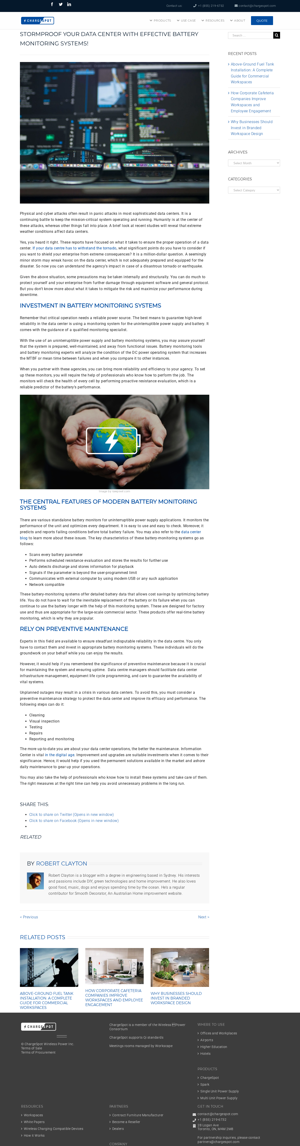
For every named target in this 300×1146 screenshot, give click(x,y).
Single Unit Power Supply (219, 1091)
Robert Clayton (61, 863)
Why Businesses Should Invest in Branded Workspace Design (176, 998)
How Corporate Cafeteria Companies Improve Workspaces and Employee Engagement (114, 998)
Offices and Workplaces (218, 1033)
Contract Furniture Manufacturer (138, 1115)
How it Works (34, 1135)
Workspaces (33, 1115)
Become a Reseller (126, 1122)
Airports (206, 1040)
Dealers (118, 1129)
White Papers (34, 1122)
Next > (203, 917)
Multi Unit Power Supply (218, 1098)
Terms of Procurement (38, 1052)
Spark (204, 1084)
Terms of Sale (31, 1048)
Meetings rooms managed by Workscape (141, 1046)
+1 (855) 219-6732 (212, 1119)
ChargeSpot (209, 1078)
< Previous (29, 917)
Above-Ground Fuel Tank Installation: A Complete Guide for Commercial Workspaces (46, 1000)
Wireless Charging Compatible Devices (53, 1129)
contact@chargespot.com (218, 1114)
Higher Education (213, 1047)
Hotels (205, 1053)
